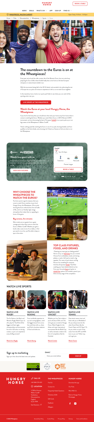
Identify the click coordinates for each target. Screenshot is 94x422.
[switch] (36, 216)
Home (8, 18)
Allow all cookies (73, 229)
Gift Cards (51, 399)
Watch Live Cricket (54, 313)
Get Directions (35, 405)
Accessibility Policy (39, 419)
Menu (24, 11)
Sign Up (58, 11)
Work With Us (73, 391)
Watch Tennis (73, 341)
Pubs (14, 18)
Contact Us (51, 387)
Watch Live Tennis (74, 313)
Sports (44, 18)
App (51, 11)
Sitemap (71, 419)
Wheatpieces (35, 18)
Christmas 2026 (52, 395)
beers (66, 269)
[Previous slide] (55, 176)
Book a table (68, 169)
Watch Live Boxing (33, 313)
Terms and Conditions (81, 419)
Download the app (74, 383)
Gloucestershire (24, 18)
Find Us (50, 383)
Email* (47, 352)
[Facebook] (70, 403)
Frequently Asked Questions (56, 391)
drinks (68, 265)
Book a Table (80, 4)
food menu (67, 254)
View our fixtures (20, 170)
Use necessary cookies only (47, 229)
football (54, 120)
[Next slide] (81, 176)
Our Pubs (71, 387)
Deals (31, 11)
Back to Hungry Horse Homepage (75, 396)
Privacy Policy (61, 419)
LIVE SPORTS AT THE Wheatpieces (35, 102)
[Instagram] (75, 403)
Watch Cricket (52, 341)
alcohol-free (56, 271)
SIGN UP (78, 356)
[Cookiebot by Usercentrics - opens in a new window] (79, 191)
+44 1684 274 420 (36, 382)
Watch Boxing (31, 341)
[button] (62, 176)
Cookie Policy (50, 419)
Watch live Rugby (12, 313)
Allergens (50, 407)
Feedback (50, 403)
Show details (79, 223)
